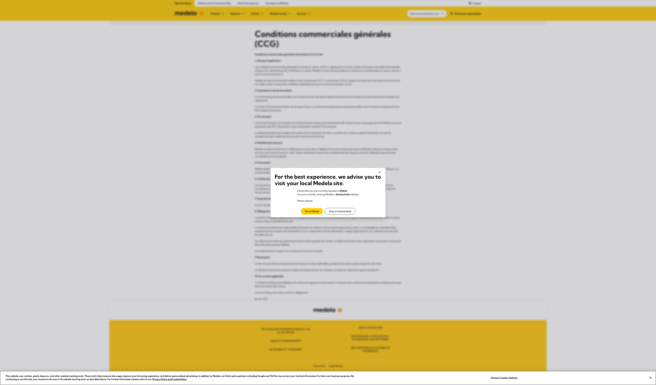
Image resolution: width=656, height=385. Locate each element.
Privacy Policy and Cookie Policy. (169, 379)
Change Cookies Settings (504, 377)
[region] (328, 378)
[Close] (650, 377)
